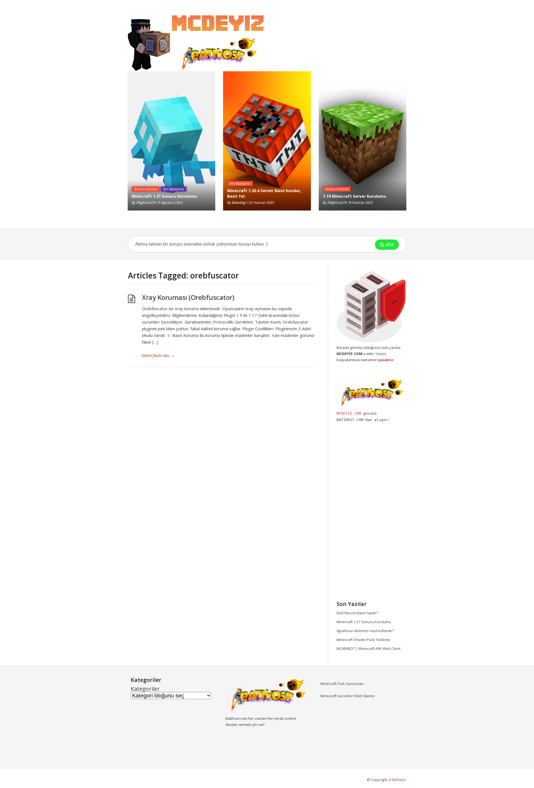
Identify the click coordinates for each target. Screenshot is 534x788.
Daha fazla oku (158, 355)
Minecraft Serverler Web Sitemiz (347, 695)
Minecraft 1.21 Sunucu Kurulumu (364, 621)
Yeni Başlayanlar (173, 189)
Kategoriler (145, 689)
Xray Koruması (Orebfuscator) (188, 297)
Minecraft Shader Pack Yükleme (363, 639)
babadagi (239, 202)
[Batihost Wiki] (197, 40)
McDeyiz (399, 779)
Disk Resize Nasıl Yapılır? (357, 612)
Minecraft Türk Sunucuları (342, 683)
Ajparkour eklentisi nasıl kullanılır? (365, 630)
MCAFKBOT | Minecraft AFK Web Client (368, 648)
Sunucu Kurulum (145, 189)
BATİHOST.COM (350, 420)
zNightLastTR (145, 202)
